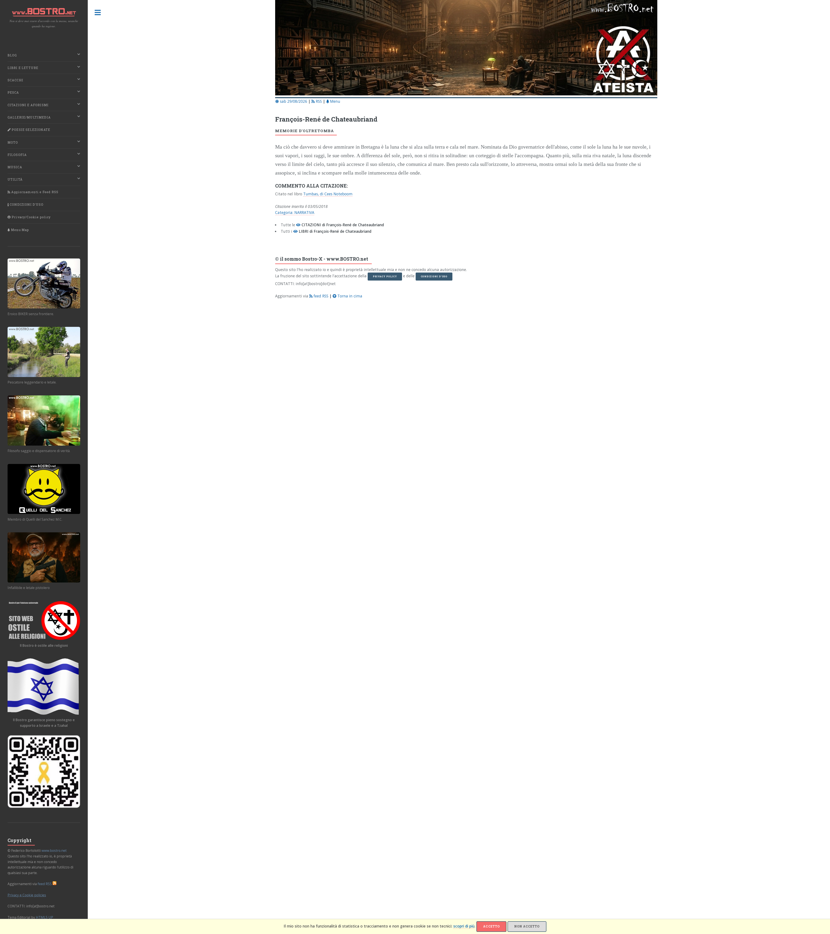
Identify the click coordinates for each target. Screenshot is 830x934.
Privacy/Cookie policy (31, 217)
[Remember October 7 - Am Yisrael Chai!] (44, 771)
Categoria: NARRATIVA (294, 212)
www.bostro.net (54, 850)
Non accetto (527, 926)
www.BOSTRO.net (347, 259)
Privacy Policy (385, 276)
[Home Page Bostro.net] (466, 48)
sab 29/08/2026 (293, 101)
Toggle (98, 12)
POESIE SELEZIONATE (30, 130)
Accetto (491, 926)
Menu (334, 101)
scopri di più (463, 926)
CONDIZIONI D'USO (26, 204)
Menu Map (19, 230)
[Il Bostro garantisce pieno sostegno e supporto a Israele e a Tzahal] (44, 686)
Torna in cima (349, 295)
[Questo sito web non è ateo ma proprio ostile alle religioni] (44, 620)
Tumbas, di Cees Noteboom (328, 193)
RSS (318, 101)
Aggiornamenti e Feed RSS (34, 192)
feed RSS (320, 295)
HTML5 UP (44, 917)
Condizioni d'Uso (434, 276)
